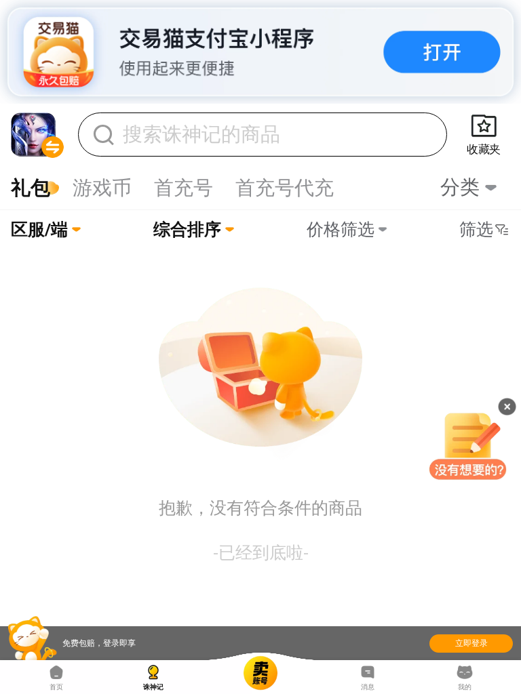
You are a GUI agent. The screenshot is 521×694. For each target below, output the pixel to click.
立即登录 (471, 643)
